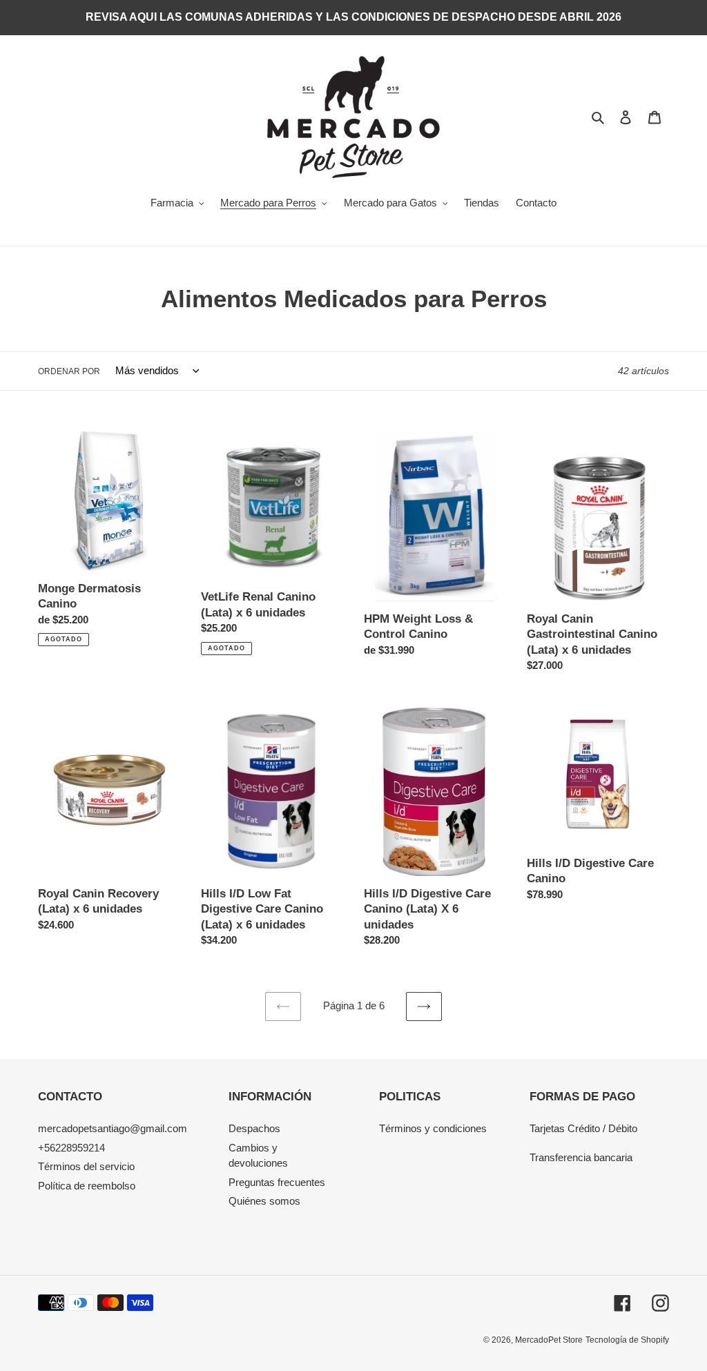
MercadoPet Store (549, 1340)
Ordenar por (69, 371)
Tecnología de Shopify (627, 1340)
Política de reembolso (86, 1186)
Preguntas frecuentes (277, 1182)
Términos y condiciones (433, 1128)
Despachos (254, 1128)
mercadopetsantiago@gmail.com (112, 1128)
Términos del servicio (86, 1166)
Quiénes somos (264, 1201)
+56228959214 (71, 1148)
